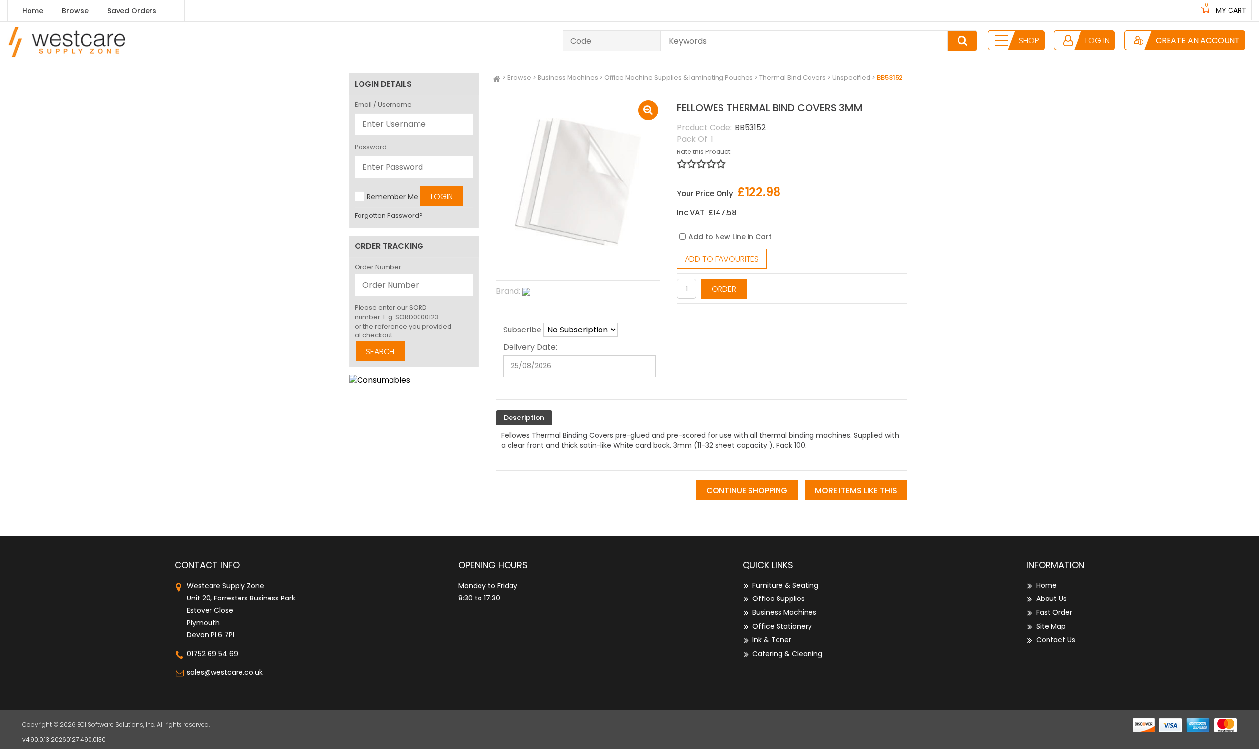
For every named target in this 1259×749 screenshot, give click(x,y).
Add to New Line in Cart (730, 236)
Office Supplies (778, 598)
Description (524, 417)
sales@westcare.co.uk (225, 672)
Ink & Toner (771, 640)
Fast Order (1054, 612)
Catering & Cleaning (787, 654)
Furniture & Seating (785, 585)
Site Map (1051, 626)
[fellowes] (578, 291)
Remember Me (392, 196)
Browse (75, 11)
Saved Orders (131, 11)
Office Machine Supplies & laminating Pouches (678, 77)
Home (32, 11)
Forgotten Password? (389, 215)
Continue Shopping (746, 490)
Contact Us (1055, 640)
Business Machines (568, 77)
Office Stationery (782, 626)
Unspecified (851, 77)
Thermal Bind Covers (792, 77)
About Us (1051, 598)
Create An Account (1198, 40)
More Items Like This (856, 490)
